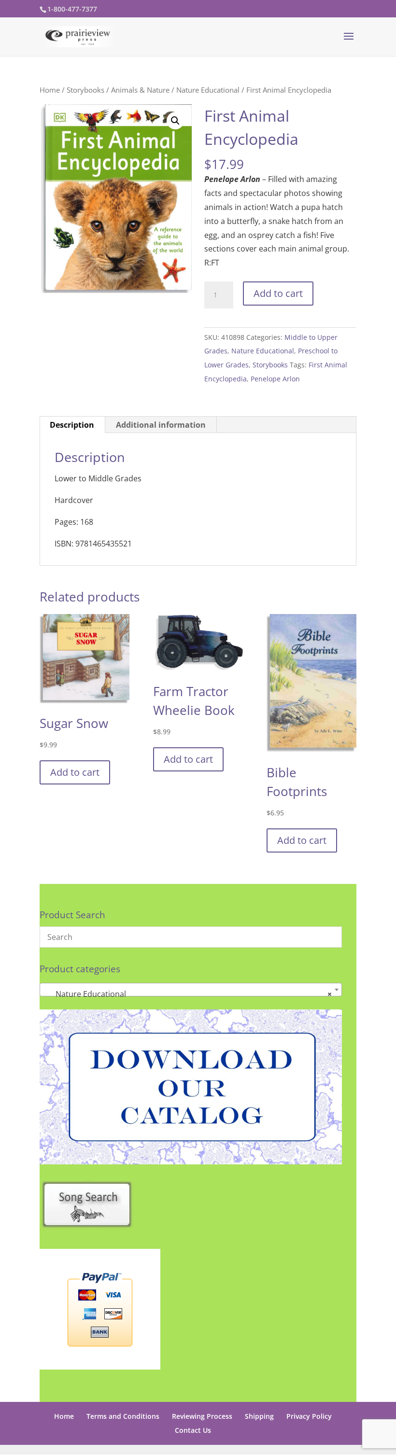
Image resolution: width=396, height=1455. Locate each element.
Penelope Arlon (275, 378)
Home (50, 90)
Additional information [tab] (161, 425)
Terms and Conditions (122, 1416)
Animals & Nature (140, 90)
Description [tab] (72, 425)
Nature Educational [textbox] (188, 994)
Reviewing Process (202, 1416)
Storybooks (85, 90)
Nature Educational (208, 90)
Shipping (259, 1416)
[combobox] (191, 989)
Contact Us (193, 1430)
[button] (175, 120)
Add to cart (278, 293)
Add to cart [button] (74, 772)
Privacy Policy (309, 1416)
